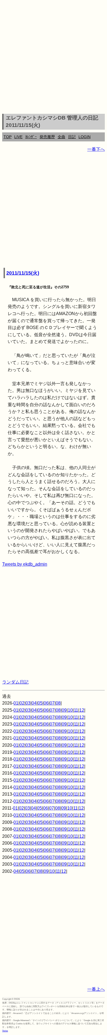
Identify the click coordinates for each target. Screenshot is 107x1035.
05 (40, 703)
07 (52, 703)
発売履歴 (47, 137)
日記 (72, 137)
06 (46, 703)
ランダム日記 (15, 682)
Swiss (5, 1031)
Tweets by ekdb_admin (24, 564)
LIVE (18, 137)
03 (28, 703)
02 (21, 703)
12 (81, 710)
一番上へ (96, 989)
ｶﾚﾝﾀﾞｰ (31, 137)
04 (34, 703)
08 (58, 703)
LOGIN (84, 137)
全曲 (61, 137)
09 (64, 710)
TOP (8, 137)
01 (15, 703)
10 (70, 710)
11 (76, 710)
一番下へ (96, 149)
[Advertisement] (53, 57)
